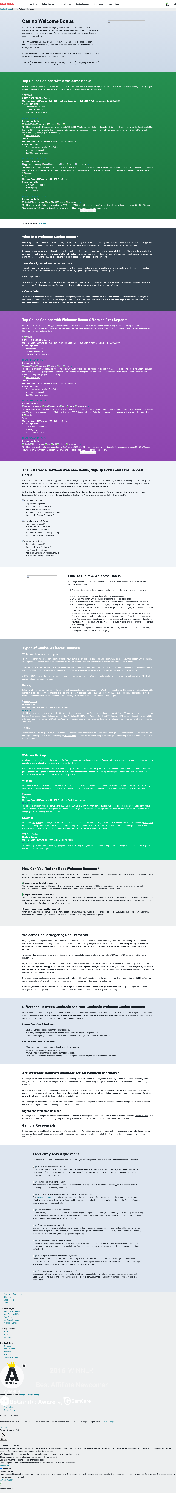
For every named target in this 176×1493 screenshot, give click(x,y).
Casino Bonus (6, 9)
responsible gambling (75, 1134)
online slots (36, 788)
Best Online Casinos (12, 1311)
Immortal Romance (12, 1357)
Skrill (60, 1096)
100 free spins (70, 736)
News (6, 1303)
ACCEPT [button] (3, 1427)
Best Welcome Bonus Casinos (43, 63)
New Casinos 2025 (11, 1314)
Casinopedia (9, 1300)
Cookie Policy (9, 1410)
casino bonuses (91, 251)
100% (26, 676)
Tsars (24, 733)
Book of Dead (9, 1349)
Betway (25, 690)
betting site (148, 823)
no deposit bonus (82, 667)
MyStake (37, 823)
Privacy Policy (9, 1407)
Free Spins (8, 1317)
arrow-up (42, 223)
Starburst (7, 1346)
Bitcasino (7, 1337)
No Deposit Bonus (11, 1320)
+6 (89, 164)
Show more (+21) (88, 211)
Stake (6, 1334)
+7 (71, 124)
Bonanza (7, 1352)
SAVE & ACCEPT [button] (7, 1480)
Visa (53, 1090)
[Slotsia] (8, 3)
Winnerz (69, 785)
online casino (39, 56)
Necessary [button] (4, 1465)
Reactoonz (8, 1354)
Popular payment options (32, 1090)
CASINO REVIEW (39, 118)
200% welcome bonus (40, 676)
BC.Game (84, 1118)
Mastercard (63, 1090)
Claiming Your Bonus (66, 63)
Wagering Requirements (88, 63)
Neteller (51, 1096)
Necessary (6, 1468)
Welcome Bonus (10, 1323)
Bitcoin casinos (141, 1116)
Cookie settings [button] (107, 1421)
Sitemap (7, 1297)
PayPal (44, 1096)
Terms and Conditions (13, 1294)
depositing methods (46, 1197)
